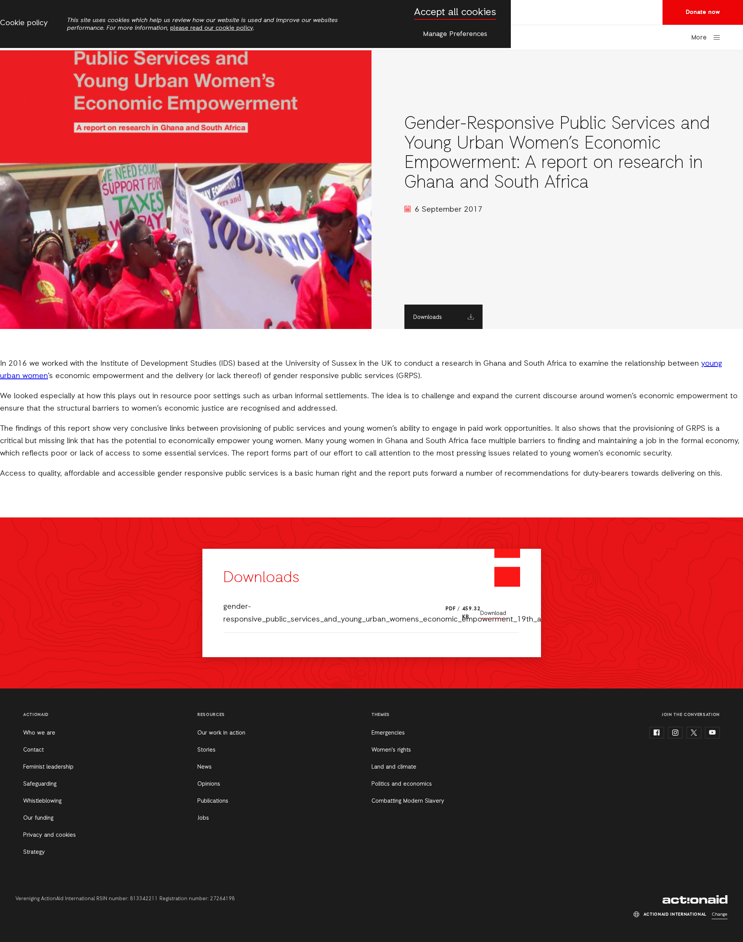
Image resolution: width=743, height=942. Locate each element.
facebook (656, 732)
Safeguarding (39, 784)
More (699, 37)
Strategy (34, 852)
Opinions (208, 784)
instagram (675, 732)
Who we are (39, 733)
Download (493, 613)
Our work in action (221, 733)
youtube (712, 732)
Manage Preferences (455, 34)
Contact (33, 750)
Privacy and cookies (49, 835)
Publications (212, 801)
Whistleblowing (42, 801)
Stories (206, 750)
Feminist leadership (48, 767)
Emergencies (388, 733)
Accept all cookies (455, 12)
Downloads (427, 317)
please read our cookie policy (211, 28)
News (204, 767)
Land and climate (394, 767)
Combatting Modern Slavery (408, 801)
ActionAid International (695, 899)
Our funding (38, 818)
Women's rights (391, 750)
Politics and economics (402, 784)
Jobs (203, 818)
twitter (694, 732)
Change (720, 914)
